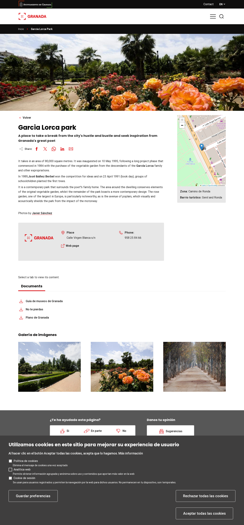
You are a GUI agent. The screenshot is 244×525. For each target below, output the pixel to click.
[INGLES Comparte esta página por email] (71, 149)
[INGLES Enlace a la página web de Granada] (108, 4)
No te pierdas (34, 309)
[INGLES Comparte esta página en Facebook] (36, 149)
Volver (27, 117)
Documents (31, 286)
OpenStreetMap (212, 185)
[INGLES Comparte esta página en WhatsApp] (54, 149)
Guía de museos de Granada (44, 301)
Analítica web (22, 469)
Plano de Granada (37, 317)
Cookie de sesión (24, 478)
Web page (72, 245)
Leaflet (203, 185)
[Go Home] (32, 16)
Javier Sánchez (42, 213)
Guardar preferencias (33, 496)
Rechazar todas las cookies (205, 496)
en (221, 4)
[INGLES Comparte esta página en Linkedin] (62, 149)
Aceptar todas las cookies (204, 513)
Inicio (21, 29)
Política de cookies (26, 461)
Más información (130, 453)
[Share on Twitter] (45, 149)
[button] (201, 147)
